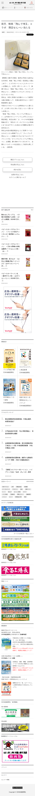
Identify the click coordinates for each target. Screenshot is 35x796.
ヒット (4, 491)
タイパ (10, 496)
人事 (12, 486)
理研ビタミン (20, 494)
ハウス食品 (5, 494)
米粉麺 (25, 486)
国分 (21, 489)
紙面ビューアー (8, 7)
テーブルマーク (6, 489)
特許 (25, 496)
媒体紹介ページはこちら (8, 549)
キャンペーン (10, 32)
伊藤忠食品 (18, 486)
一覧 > (32, 210)
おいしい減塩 (17, 491)
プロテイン (15, 489)
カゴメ (24, 491)
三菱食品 (12, 494)
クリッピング (19, 7)
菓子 (3, 32)
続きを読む (17, 169)
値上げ (9, 491)
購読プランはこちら (17, 159)
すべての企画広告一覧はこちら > (24, 533)
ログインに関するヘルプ (17, 177)
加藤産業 (28, 494)
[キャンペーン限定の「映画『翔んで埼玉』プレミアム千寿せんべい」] (17, 55)
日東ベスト (28, 489)
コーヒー (4, 496)
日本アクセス (5, 486)
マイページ (18, 787)
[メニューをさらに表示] (2, 3)
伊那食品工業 (18, 496)
